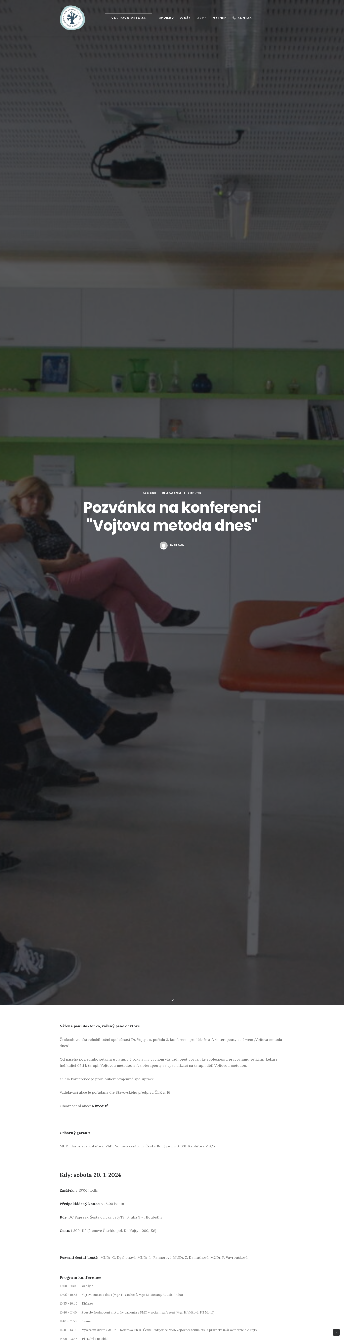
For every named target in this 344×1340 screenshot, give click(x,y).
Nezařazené (173, 493)
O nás (185, 18)
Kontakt (246, 18)
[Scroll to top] (336, 1332)
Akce (201, 18)
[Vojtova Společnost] (72, 17)
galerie (219, 18)
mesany (179, 545)
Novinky (166, 18)
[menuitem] (128, 18)
